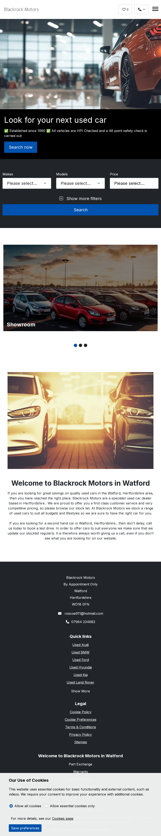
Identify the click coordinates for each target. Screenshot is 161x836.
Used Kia (81, 675)
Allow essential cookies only (72, 806)
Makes (8, 174)
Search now (20, 147)
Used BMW (80, 652)
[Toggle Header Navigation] (155, 9)
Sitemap (80, 742)
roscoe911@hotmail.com (83, 613)
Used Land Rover (80, 682)
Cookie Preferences (80, 719)
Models (62, 174)
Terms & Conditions (80, 727)
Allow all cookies (27, 806)
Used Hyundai (80, 667)
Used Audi (80, 645)
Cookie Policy (80, 712)
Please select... (129, 183)
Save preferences (25, 828)
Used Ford (80, 660)
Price (114, 174)
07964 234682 (83, 622)
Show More (80, 691)
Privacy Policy (80, 734)
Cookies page (62, 818)
